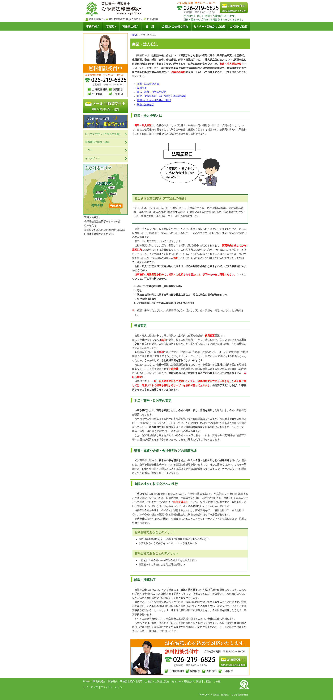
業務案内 (111, 26)
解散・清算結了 (145, 104)
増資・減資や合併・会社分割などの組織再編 (161, 96)
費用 (150, 26)
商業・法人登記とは (148, 83)
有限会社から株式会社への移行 (154, 100)
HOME (134, 35)
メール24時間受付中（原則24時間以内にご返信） (105, 106)
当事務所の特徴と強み (97, 142)
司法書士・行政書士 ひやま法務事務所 (113, 8)
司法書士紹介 (130, 26)
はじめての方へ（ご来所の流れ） (103, 134)
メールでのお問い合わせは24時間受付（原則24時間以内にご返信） (234, 7)
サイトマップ (90, 687)
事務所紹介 (93, 26)
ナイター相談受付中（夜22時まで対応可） (105, 121)
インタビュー (92, 158)
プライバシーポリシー (112, 687)
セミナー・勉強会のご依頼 (209, 26)
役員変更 (142, 87)
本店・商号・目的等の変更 (151, 92)
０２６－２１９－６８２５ (188, 659)
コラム (88, 150)
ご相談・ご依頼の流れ (174, 26)
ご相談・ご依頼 (239, 26)
